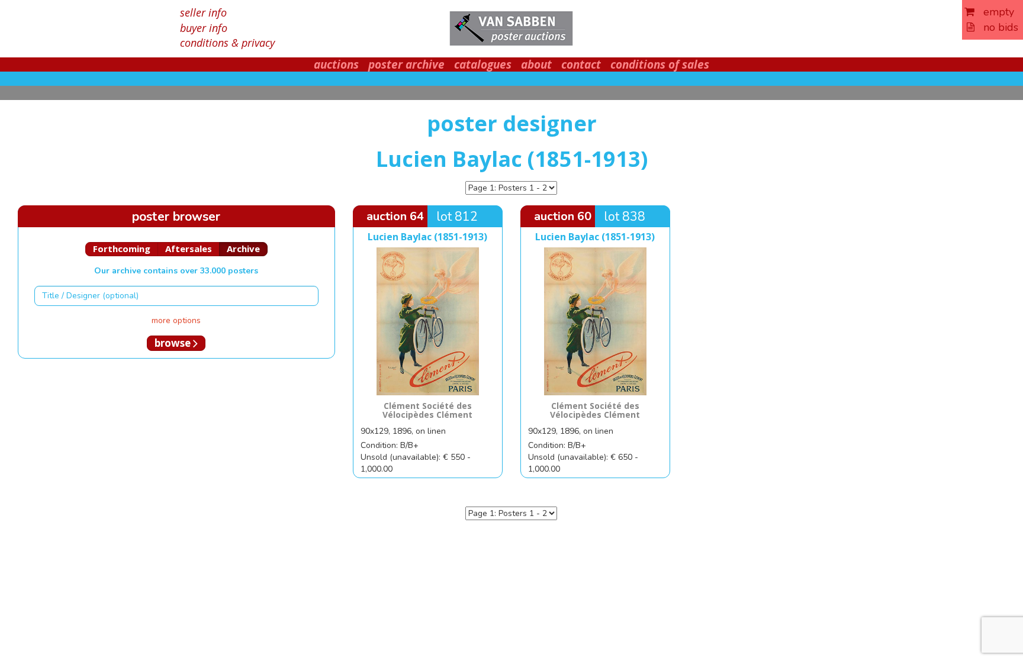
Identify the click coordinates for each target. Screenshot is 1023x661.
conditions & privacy (227, 43)
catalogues (482, 64)
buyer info (203, 28)
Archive (243, 248)
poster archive (406, 64)
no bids (996, 27)
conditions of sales (659, 64)
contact (581, 64)
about (536, 64)
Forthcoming (121, 248)
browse (174, 343)
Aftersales (188, 248)
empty (994, 12)
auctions (336, 64)
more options (176, 320)
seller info (203, 12)
